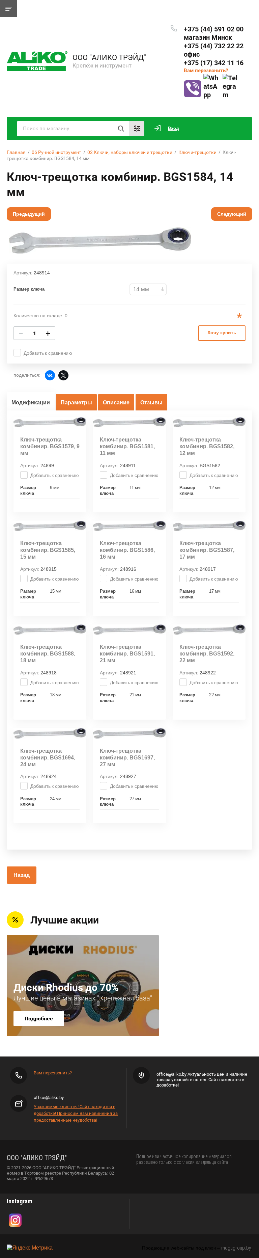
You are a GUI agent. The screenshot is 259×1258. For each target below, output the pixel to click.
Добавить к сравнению (48, 353)
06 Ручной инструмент (56, 152)
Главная (16, 152)
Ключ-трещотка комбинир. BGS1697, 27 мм (127, 757)
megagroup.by (236, 1248)
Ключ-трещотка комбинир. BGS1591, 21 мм (127, 653)
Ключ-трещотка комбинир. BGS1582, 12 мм (206, 446)
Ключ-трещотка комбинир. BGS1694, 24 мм (47, 757)
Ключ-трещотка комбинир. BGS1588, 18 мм (47, 653)
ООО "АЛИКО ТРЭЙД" (109, 57)
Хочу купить (221, 332)
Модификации (30, 402)
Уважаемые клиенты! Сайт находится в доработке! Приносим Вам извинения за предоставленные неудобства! (76, 1113)
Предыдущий (29, 214)
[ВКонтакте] (50, 375)
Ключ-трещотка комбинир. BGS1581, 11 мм (127, 446)
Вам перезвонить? (206, 71)
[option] (100, 240)
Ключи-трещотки (197, 152)
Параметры (76, 402)
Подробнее (39, 1018)
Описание (116, 402)
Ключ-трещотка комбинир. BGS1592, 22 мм (206, 653)
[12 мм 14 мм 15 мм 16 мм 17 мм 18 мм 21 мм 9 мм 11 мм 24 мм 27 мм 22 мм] (148, 289)
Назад (21, 875)
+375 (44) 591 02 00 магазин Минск (213, 33)
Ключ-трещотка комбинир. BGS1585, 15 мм (47, 550)
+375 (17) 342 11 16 (213, 63)
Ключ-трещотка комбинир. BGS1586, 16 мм (127, 550)
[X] (63, 375)
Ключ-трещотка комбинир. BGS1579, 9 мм (50, 446)
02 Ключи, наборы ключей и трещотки (129, 152)
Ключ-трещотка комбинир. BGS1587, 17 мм (206, 550)
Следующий (231, 214)
